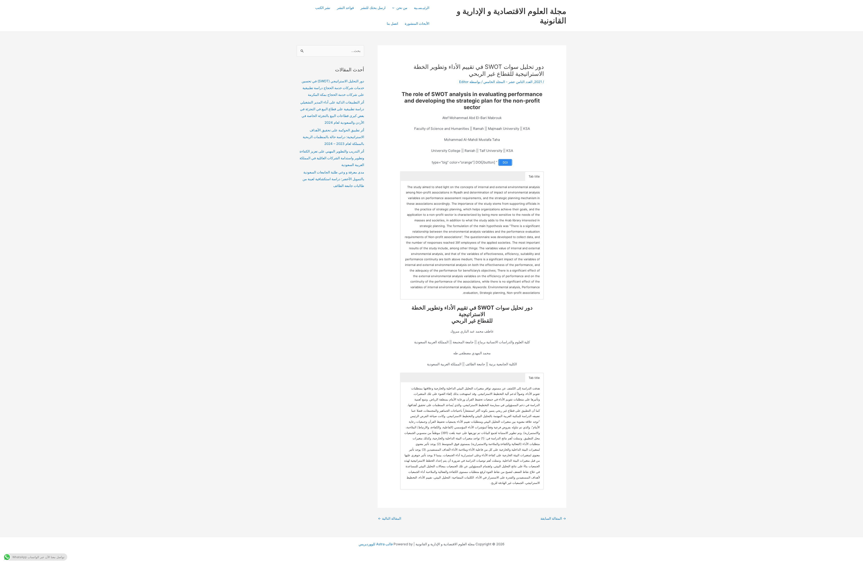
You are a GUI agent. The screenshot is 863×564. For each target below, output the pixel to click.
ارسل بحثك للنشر (372, 8)
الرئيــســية (421, 8)
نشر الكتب (322, 8)
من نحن (401, 8)
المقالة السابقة (553, 518)
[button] (394, 8)
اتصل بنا (392, 23)
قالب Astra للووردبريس (376, 544)
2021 (538, 82)
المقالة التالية (389, 518)
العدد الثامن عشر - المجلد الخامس (507, 82)
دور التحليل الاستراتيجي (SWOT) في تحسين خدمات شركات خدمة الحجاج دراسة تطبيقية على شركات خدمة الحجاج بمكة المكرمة (333, 88)
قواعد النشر (345, 8)
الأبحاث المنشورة (417, 23)
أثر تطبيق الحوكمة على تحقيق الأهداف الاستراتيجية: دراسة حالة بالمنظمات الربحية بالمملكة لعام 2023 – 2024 (333, 137)
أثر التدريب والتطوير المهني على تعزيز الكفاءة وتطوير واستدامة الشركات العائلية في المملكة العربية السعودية (332, 158)
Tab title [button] (534, 176)
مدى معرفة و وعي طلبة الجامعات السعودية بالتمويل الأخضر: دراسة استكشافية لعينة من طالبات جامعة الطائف (333, 179)
